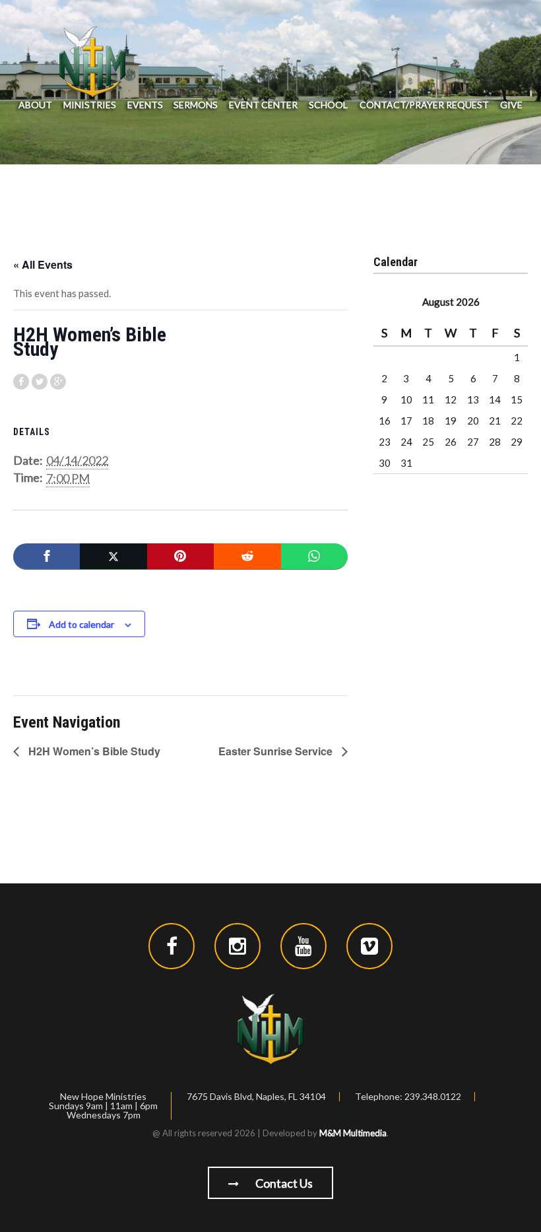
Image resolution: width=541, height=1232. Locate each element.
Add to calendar (81, 624)
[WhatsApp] (314, 556)
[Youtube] (303, 946)
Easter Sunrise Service (276, 751)
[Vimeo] (369, 946)
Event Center (263, 104)
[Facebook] (46, 556)
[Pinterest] (180, 556)
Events (145, 104)
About (35, 104)
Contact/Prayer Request (424, 104)
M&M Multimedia (353, 1133)
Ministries (89, 104)
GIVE (511, 104)
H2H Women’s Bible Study (93, 751)
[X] (113, 556)
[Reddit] (247, 556)
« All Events (43, 264)
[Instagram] (237, 946)
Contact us (283, 1183)
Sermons (196, 104)
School (328, 104)
